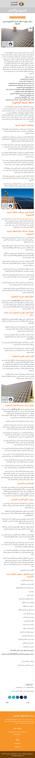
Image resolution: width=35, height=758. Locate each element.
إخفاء (26, 77)
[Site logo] (17, 3)
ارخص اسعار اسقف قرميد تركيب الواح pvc (22, 650)
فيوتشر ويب (14, 755)
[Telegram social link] (9, 697)
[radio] (16, 669)
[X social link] (21, 697)
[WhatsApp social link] (13, 697)
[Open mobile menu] (33, 3)
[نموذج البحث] (1, 3)
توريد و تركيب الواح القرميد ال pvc (17, 17)
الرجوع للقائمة (17, 702)
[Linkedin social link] (17, 697)
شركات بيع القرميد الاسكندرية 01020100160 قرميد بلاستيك (17, 654)
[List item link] (17, 732)
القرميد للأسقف (15, 409)
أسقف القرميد (16, 300)
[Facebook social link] (25, 697)
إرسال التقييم (29, 684)
